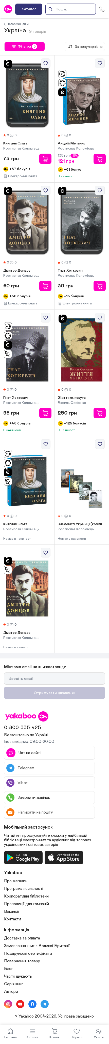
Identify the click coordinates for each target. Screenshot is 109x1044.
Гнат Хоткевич (70, 270)
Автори (11, 992)
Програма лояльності (23, 889)
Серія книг (13, 984)
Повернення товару (22, 961)
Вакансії (11, 911)
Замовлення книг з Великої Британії (37, 946)
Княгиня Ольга (15, 143)
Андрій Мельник (71, 143)
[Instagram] (8, 1004)
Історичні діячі (18, 23)
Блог (8, 969)
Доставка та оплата (22, 938)
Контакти (12, 919)
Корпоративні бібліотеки (26, 896)
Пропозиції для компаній (26, 904)
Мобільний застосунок (28, 827)
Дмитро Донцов (16, 270)
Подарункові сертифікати (28, 953)
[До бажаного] (45, 63)
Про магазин (15, 881)
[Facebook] (32, 1004)
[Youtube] (20, 1004)
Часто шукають (18, 976)
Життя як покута (72, 398)
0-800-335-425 (22, 727)
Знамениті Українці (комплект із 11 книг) (82, 524)
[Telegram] (45, 1004)
